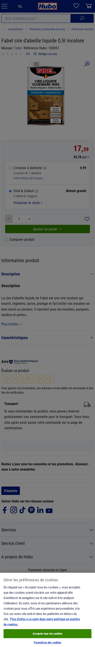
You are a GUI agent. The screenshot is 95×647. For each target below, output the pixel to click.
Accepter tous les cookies (47, 634)
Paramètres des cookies (47, 642)
